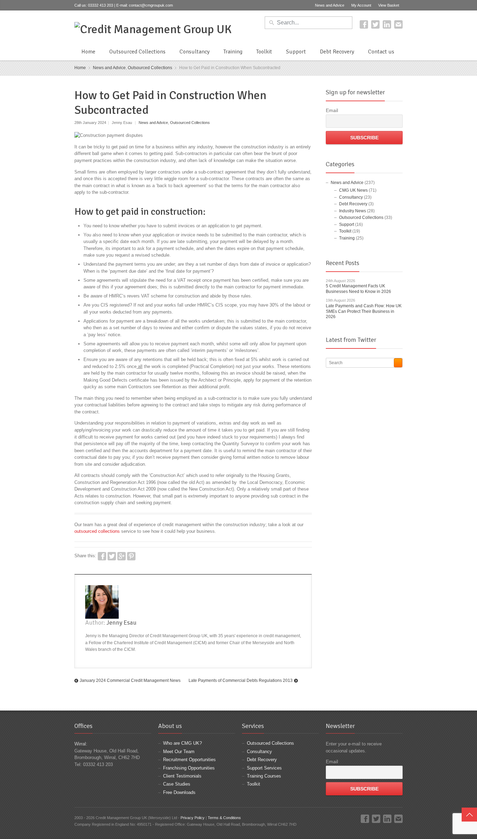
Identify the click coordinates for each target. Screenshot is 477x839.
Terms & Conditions (224, 818)
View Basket (388, 5)
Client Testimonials (182, 776)
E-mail (398, 24)
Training (232, 51)
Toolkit (264, 51)
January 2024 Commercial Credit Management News (130, 680)
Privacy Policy (193, 818)
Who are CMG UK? (182, 743)
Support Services (264, 768)
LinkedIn (387, 24)
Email (332, 110)
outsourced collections (97, 531)
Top (469, 815)
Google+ (121, 556)
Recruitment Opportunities (189, 759)
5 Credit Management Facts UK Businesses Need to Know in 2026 (358, 289)
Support (296, 51)
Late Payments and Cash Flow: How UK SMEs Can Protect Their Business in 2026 (364, 311)
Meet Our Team (179, 751)
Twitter (375, 24)
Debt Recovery (337, 51)
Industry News (352, 210)
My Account (361, 5)
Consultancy (194, 51)
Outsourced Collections (137, 51)
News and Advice (329, 5)
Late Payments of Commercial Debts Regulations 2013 (241, 680)
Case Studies (176, 784)
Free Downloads (179, 792)
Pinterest (131, 556)
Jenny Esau (122, 622)
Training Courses (264, 776)
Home (88, 51)
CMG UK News (353, 190)
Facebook (364, 24)
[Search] (398, 362)
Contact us (381, 51)
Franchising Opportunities (189, 768)
